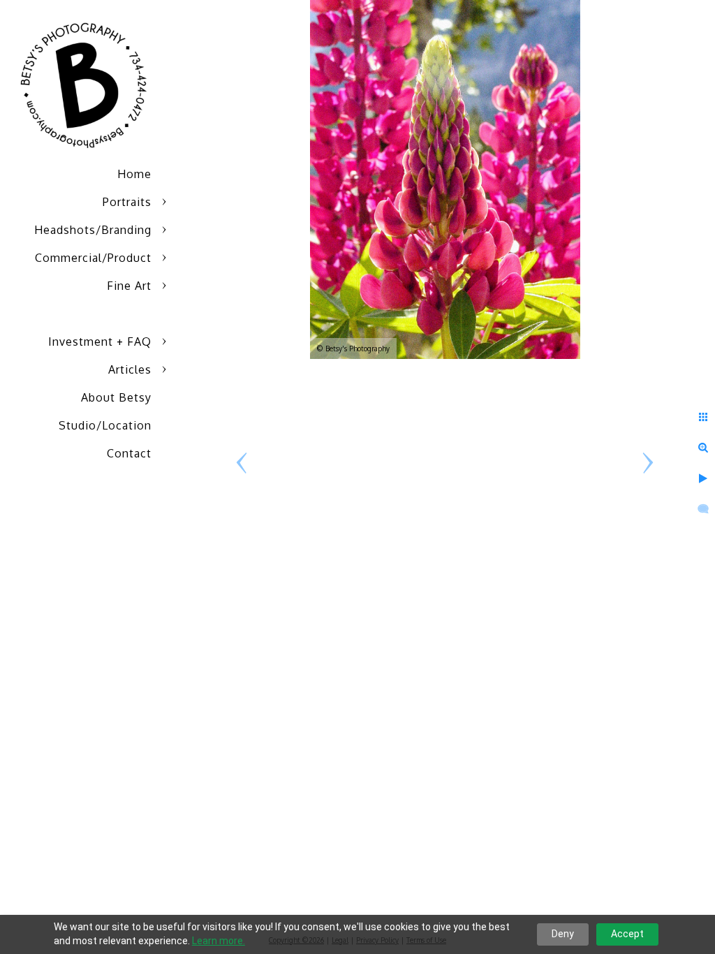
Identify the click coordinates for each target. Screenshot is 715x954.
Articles (130, 369)
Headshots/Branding (93, 230)
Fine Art (129, 286)
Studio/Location (105, 425)
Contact (129, 453)
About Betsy (116, 397)
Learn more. (218, 940)
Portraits (127, 202)
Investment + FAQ (100, 341)
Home (134, 174)
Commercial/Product (93, 258)
